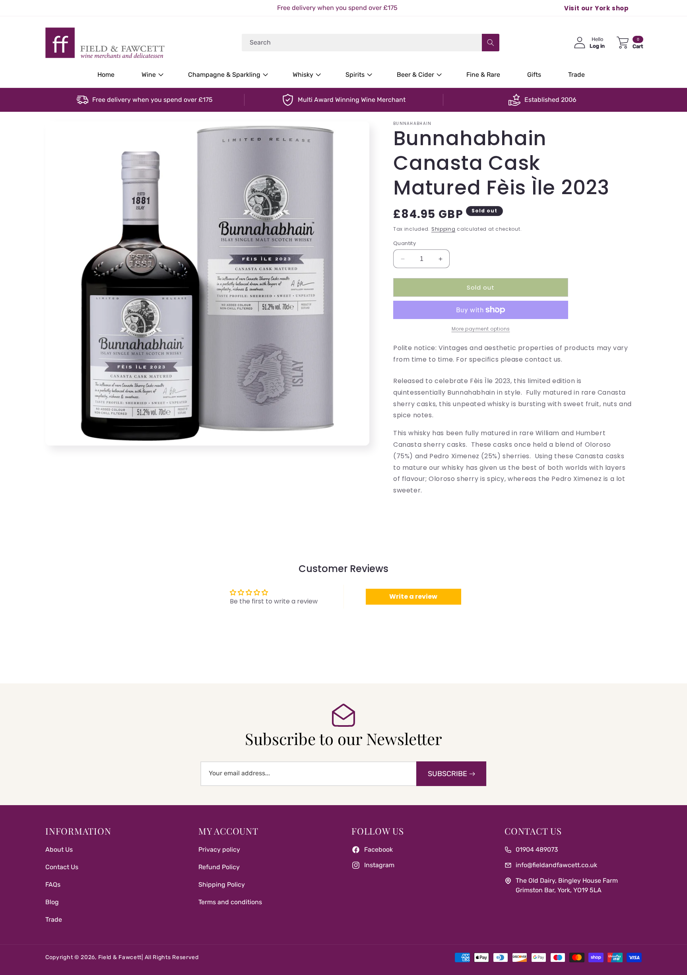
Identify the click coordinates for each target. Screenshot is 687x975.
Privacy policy (219, 849)
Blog (52, 902)
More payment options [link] (481, 328)
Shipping (443, 229)
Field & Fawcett (120, 957)
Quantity (404, 243)
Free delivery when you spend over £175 (152, 99)
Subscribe (447, 773)
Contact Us (61, 867)
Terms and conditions (230, 902)
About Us (59, 849)
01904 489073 (537, 849)
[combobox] (370, 42)
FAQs (52, 884)
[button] (151, 75)
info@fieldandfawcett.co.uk (556, 865)
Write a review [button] (413, 596)
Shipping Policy (221, 884)
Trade (53, 919)
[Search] (490, 42)
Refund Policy (219, 867)
